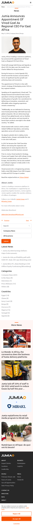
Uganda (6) (5, 316)
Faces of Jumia (6, 480)
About (3, 460)
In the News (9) (7, 278)
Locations (4, 466)
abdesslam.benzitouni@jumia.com (12, 214)
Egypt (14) (5, 295)
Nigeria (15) (5, 310)
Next (27, 220)
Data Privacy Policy (7, 485)
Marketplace (21, 463)
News (3, 7)
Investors (4, 493)
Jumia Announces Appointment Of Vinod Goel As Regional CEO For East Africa (19, 7)
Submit (6, 241)
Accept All (16, 519)
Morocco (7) (5, 307)
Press (19, 474)
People (3, 474)
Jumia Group (20, 199)
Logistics (20, 466)
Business (20, 460)
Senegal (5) (5, 313)
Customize (16, 523)
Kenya (21, 33)
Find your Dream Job (8, 477)
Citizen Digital (24, 177)
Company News (14, 33)
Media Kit (20, 480)
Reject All (16, 514)
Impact (3, 500)
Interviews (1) (6, 281)
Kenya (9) (4, 304)
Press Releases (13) (8, 284)
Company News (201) (9, 275)
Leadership (5, 469)
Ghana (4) (4, 298)
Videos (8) (5, 286)
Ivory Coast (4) (6, 301)
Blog (3, 497)
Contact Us (5, 490)
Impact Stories (6, 463)
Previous (6, 220)
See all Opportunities (8, 482)
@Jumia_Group (6, 201)
